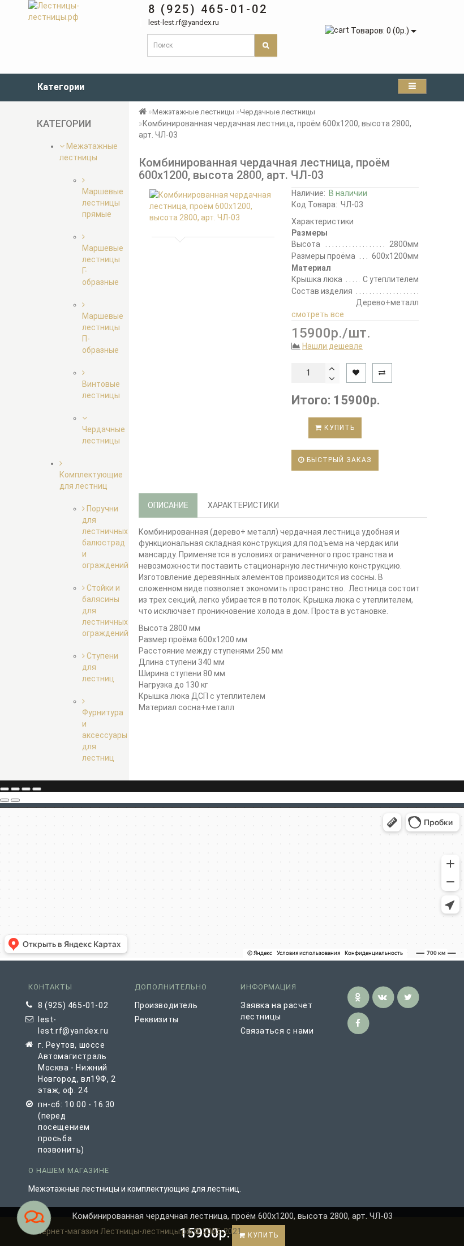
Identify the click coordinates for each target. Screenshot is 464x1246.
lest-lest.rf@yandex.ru (73, 1025)
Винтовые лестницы (101, 389)
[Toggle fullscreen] (26, 789)
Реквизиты (157, 1019)
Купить (338, 428)
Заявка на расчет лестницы (276, 1011)
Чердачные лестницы (103, 435)
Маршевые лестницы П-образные (102, 333)
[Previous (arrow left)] (4, 800)
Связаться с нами (277, 1030)
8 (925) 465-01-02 (73, 1005)
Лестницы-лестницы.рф (146, 1231)
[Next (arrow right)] (15, 800)
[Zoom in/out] (36, 789)
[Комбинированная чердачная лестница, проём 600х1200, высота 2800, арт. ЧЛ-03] (210, 206)
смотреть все (317, 314)
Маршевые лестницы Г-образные (102, 265)
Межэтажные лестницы (193, 112)
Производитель (166, 1005)
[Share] (15, 789)
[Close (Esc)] (4, 789)
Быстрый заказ (338, 460)
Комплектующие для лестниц (91, 480)
